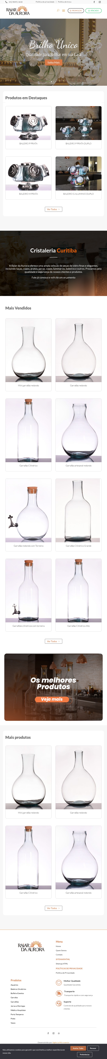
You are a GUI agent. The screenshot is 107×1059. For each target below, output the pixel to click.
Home (58, 946)
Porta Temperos (17, 1014)
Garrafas (14, 997)
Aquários (14, 985)
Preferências (85, 1054)
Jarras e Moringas (18, 1006)
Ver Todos (52, 209)
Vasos (13, 1023)
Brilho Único (53, 44)
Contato (59, 954)
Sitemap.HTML (62, 964)
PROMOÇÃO (77, 11)
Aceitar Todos (78, 1048)
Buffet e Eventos (17, 993)
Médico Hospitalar (18, 1010)
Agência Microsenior (60, 1042)
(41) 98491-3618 (15, 2)
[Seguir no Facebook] (94, 2)
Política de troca (64, 2)
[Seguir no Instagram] (100, 2)
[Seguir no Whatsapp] (59, 1033)
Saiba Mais (53, 62)
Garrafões (15, 1002)
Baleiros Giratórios (18, 989)
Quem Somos (61, 950)
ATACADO (95, 11)
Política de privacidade (45, 2)
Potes (13, 1018)
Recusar (93, 1048)
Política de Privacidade (65, 973)
